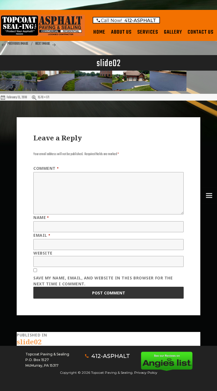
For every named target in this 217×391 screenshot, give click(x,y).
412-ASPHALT (110, 356)
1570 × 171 (43, 97)
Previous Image (17, 44)
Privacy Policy (145, 372)
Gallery (173, 32)
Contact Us (201, 32)
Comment (45, 169)
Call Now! (128, 20)
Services (147, 32)
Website (43, 253)
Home (99, 32)
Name (41, 218)
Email (41, 236)
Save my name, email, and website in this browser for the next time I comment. (103, 280)
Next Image (42, 44)
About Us (121, 32)
